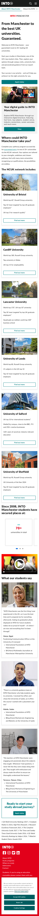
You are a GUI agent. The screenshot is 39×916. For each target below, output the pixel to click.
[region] (19, 895)
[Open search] (30, 3)
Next (37, 9)
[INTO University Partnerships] (8, 847)
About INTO (7, 858)
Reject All (19, 902)
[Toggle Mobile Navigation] (35, 3)
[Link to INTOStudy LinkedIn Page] (18, 853)
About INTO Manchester (10, 9)
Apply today (19, 82)
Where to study (8, 863)
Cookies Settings (19, 908)
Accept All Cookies (19, 897)
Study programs (8, 861)
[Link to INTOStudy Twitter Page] (13, 853)
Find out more (19, 220)
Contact (5, 868)
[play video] (19, 564)
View (20, 129)
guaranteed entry (10, 149)
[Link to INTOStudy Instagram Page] (9, 853)
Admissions (6, 865)
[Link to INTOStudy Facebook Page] (4, 853)
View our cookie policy (21, 891)
